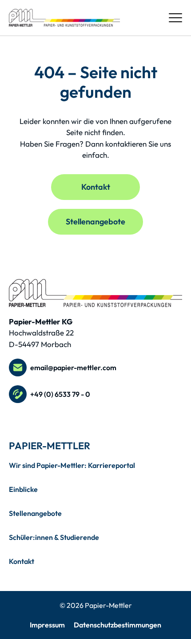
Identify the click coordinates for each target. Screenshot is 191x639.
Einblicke (23, 489)
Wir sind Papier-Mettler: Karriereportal (72, 465)
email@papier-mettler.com (73, 367)
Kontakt (95, 187)
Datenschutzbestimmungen (117, 624)
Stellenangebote (95, 221)
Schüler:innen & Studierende (54, 537)
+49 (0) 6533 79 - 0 (60, 394)
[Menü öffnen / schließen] (175, 17)
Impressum (47, 624)
